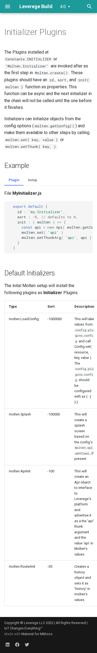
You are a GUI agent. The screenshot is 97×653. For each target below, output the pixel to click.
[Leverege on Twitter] (27, 644)
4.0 (63, 6)
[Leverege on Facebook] (17, 644)
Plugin (14, 180)
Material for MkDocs (37, 634)
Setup (32, 180)
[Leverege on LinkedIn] (7, 644)
